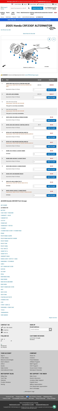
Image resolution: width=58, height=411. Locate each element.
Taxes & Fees (6, 398)
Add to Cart (51, 90)
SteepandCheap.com (42, 405)
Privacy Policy (20, 396)
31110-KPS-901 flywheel (12, 94)
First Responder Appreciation (38, 386)
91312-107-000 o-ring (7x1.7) (14, 181)
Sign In (3, 356)
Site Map (31, 398)
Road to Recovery (35, 378)
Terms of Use (10, 396)
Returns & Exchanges (7, 360)
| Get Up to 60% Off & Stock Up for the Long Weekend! (29, 20)
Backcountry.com (14, 405)
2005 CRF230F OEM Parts (28, 17)
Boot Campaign (34, 388)
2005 (19, 17)
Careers (32, 358)
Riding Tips (4, 376)
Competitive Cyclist (28, 405)
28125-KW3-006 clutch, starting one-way (18, 83)
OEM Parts (8, 17)
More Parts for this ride (29, 33)
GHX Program (34, 366)
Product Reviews (6, 382)
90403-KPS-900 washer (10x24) (14, 173)
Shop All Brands (40, 398)
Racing (3, 384)
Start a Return (5, 362)
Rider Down (33, 376)
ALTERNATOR (39, 17)
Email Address (34, 327)
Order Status (4, 358)
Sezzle (3, 366)
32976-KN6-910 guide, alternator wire (17, 117)
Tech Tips (4, 378)
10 (32, 61)
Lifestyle (3, 380)
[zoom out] (54, 39)
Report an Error (53, 317)
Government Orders (36, 368)
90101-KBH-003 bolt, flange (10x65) (16, 166)
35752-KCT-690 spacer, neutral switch (17, 132)
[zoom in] (49, 39)
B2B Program (34, 364)
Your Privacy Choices (35, 396)
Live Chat (49, 4)
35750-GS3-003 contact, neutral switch (17, 124)
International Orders (7, 370)
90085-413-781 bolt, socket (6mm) (15, 150)
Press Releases (34, 360)
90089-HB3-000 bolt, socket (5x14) (16, 158)
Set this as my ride (6, 30)
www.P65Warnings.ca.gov (31, 75)
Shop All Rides (51, 398)
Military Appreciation (36, 384)
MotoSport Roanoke (36, 370)
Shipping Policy (47, 396)
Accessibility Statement (19, 398)
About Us (32, 356)
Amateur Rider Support (37, 380)
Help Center (4, 368)
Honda (14, 17)
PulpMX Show (34, 382)
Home (2, 17)
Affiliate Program (35, 362)
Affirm (3, 364)
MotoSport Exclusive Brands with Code (29, 1)
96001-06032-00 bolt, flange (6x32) (16, 190)
